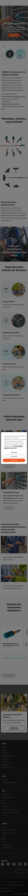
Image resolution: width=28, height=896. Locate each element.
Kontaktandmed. (13, 448)
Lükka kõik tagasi (14, 456)
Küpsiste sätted (14, 452)
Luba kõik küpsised (14, 460)
